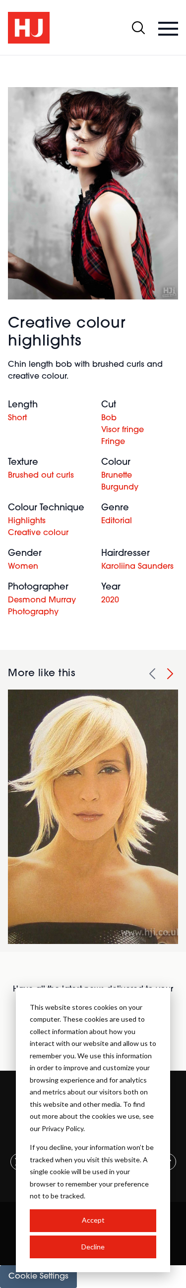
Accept (93, 1220)
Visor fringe (122, 430)
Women (23, 567)
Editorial (116, 521)
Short (17, 418)
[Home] (29, 28)
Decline (93, 1246)
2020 (110, 600)
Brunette (116, 476)
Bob (109, 418)
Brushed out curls (41, 476)
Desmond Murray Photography (42, 606)
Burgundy (119, 488)
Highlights (27, 521)
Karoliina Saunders (137, 567)
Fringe (113, 442)
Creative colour (38, 533)
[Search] (138, 28)
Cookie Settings (38, 1277)
